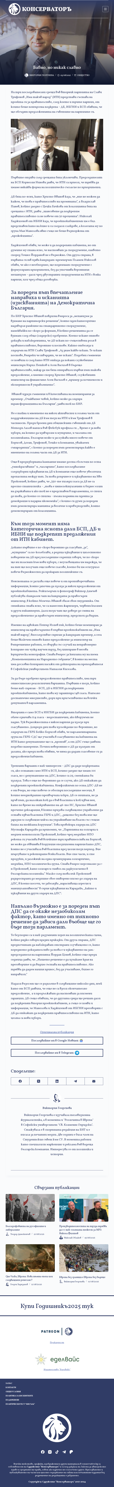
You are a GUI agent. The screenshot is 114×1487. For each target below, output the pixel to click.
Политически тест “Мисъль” (20, 1404)
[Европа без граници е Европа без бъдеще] (83, 1258)
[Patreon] (71, 1452)
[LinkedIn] (57, 1081)
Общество (83, 75)
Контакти (11, 1388)
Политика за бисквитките (19, 1396)
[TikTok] (57, 1452)
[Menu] (105, 9)
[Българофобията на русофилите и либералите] (30, 1208)
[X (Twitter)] (38, 1081)
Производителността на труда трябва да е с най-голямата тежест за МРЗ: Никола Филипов (83, 1230)
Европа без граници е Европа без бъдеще (82, 1277)
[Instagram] (50, 1452)
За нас (9, 1383)
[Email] (94, 1081)
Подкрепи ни (57, 1342)
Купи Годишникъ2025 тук (57, 1306)
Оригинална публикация (57, 1032)
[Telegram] (75, 1081)
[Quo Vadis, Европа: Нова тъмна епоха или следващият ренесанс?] (30, 1258)
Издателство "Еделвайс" (57, 1369)
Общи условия (13, 1392)
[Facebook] (20, 1081)
